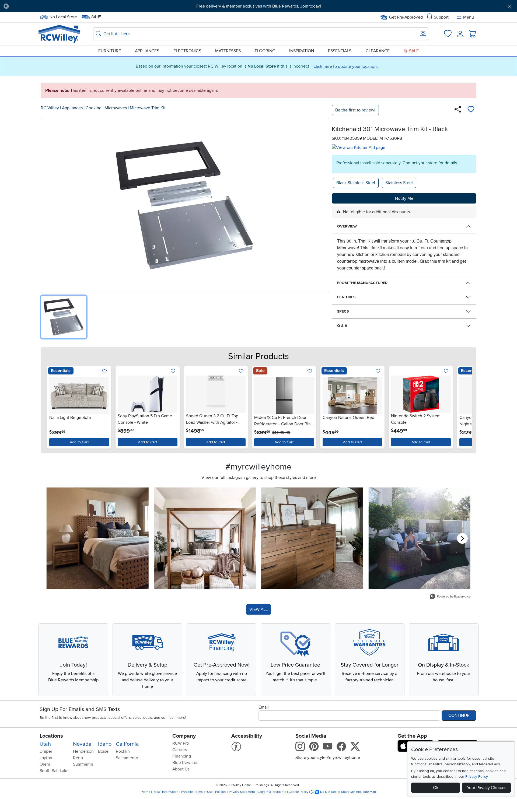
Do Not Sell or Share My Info (340, 792)
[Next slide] (464, 406)
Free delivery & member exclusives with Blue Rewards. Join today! (258, 6)
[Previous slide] (52, 406)
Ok (435, 787)
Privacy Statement (242, 792)
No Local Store (63, 16)
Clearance (378, 51)
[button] (52, 6)
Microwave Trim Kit (148, 108)
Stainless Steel (399, 182)
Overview (347, 226)
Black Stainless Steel (355, 182)
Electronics (187, 51)
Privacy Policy (476, 776)
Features (346, 297)
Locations (51, 736)
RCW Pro (180, 743)
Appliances (147, 51)
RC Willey (50, 108)
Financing (181, 756)
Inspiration (301, 51)
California (127, 744)
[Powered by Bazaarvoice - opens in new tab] (450, 597)
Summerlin (83, 764)
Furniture (109, 51)
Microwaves (115, 108)
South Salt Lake (54, 770)
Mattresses (228, 51)
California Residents (271, 792)
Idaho (104, 744)
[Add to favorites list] (471, 110)
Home (145, 792)
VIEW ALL (258, 609)
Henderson (83, 751)
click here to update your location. (346, 66)
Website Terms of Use (197, 792)
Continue (458, 715)
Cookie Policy (298, 792)
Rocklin (123, 751)
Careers (179, 749)
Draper (46, 751)
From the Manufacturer (362, 283)
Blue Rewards (185, 762)
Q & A (342, 325)
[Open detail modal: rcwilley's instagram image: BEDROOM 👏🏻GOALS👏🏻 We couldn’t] (205, 538)
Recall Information (166, 792)
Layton (46, 758)
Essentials (339, 51)
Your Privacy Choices (486, 787)
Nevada (82, 744)
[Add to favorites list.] (104, 371)
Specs (343, 311)
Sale (413, 51)
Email (263, 707)
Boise (103, 751)
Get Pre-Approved (406, 17)
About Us (181, 769)
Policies (220, 792)
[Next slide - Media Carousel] (462, 538)
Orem (45, 764)
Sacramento (127, 758)
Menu (468, 17)
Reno (78, 758)
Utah (45, 744)
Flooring (265, 51)
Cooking (94, 108)
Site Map (369, 792)
